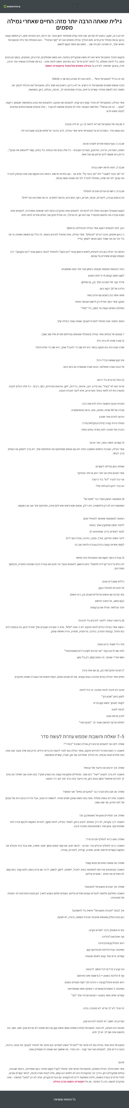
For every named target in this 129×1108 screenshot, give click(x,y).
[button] (75, 5)
